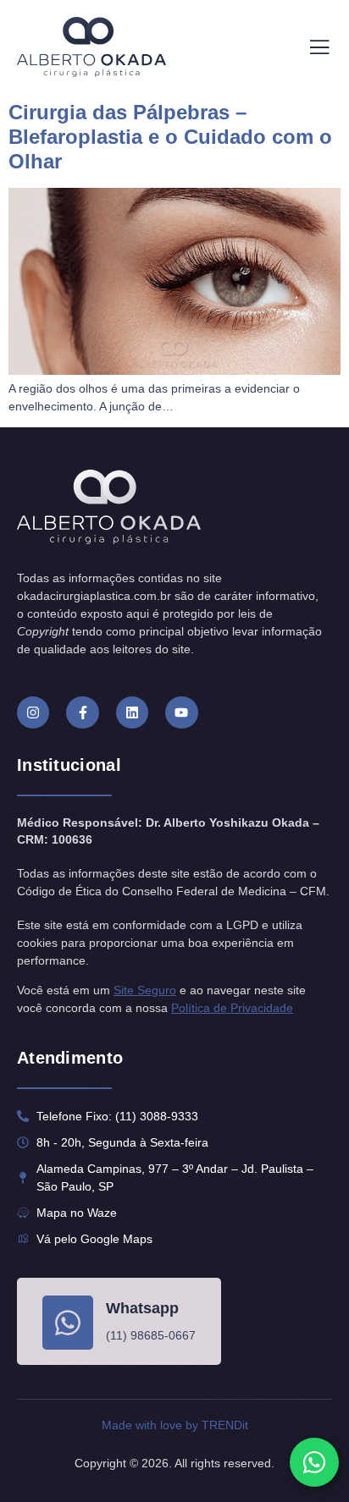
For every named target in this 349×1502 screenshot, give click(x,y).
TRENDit (225, 1425)
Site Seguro (145, 990)
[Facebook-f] (82, 712)
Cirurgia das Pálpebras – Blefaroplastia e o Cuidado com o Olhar (170, 137)
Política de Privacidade (232, 1008)
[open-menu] (319, 47)
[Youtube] (181, 712)
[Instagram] (33, 712)
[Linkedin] (132, 712)
